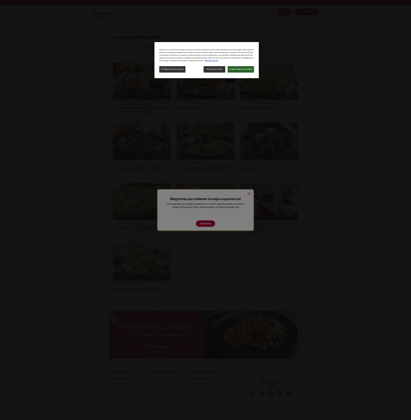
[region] (206, 60)
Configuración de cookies (172, 69)
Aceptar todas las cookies (240, 69)
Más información (211, 61)
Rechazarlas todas (214, 69)
